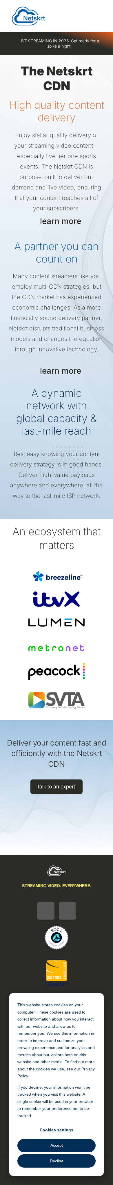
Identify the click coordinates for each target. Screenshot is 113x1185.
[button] (82, 15)
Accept (56, 1145)
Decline (56, 1161)
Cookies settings (56, 1130)
